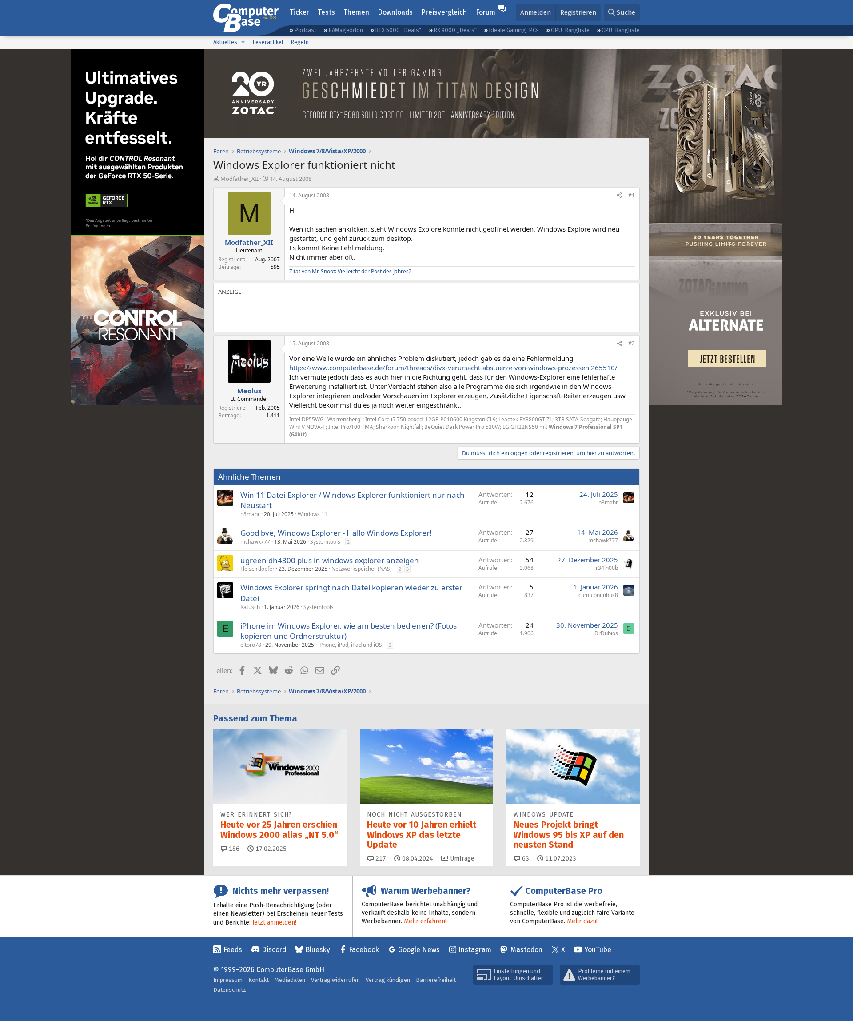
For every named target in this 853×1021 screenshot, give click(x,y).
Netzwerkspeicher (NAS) (361, 569)
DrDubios (606, 633)
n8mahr (250, 514)
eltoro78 (250, 645)
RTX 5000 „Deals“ (398, 30)
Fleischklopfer (257, 569)
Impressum (228, 980)
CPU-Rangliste (621, 30)
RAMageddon (345, 30)
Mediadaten (290, 980)
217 (380, 858)
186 (233, 849)
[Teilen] (619, 196)
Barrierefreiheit (436, 980)
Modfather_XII (239, 179)
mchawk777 (255, 541)
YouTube (597, 949)
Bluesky (317, 949)
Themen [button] (356, 12)
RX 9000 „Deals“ (455, 30)
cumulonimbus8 (598, 595)
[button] (243, 42)
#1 (631, 195)
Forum (485, 12)
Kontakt (258, 980)
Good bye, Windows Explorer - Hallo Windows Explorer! (336, 533)
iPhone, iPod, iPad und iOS (350, 645)
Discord (274, 949)
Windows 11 (312, 514)
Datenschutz (229, 989)
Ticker (299, 12)
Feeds (232, 949)
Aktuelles (225, 42)
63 (524, 858)
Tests (326, 12)
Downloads (395, 12)
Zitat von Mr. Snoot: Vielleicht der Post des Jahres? (350, 271)
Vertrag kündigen (388, 980)
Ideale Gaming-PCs (514, 30)
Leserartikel (267, 42)
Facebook (364, 949)
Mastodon (526, 949)
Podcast (305, 30)
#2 (631, 343)
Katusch (250, 607)
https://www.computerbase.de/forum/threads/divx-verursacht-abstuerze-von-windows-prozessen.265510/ (453, 367)
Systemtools (325, 541)
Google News (419, 949)
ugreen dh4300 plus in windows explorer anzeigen (329, 560)
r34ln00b (607, 568)
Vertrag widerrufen (335, 980)
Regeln (300, 42)
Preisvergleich (444, 12)
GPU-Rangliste (570, 30)
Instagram (474, 949)
